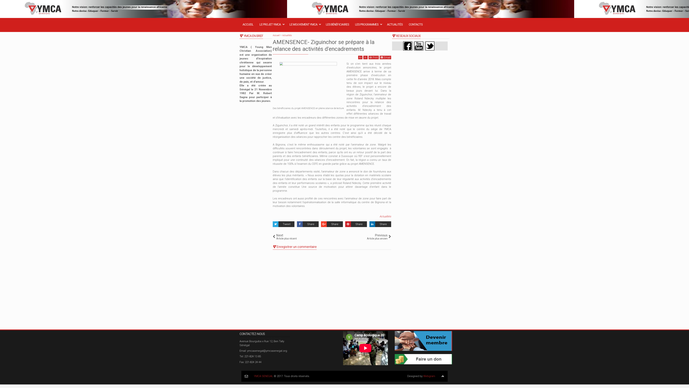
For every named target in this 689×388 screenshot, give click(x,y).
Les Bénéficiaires (337, 24)
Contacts (416, 24)
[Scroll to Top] (443, 376)
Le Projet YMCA (270, 24)
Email (387, 57)
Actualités (395, 24)
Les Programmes (366, 24)
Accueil (248, 24)
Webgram (429, 376)
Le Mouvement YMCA (303, 24)
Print (375, 57)
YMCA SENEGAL (263, 376)
